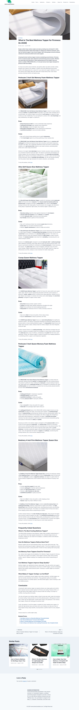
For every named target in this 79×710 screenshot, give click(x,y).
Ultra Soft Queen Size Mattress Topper (33, 167)
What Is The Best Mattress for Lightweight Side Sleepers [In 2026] (39, 660)
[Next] (68, 656)
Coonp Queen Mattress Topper (30, 258)
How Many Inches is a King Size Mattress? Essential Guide (34, 618)
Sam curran (22, 45)
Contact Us (65, 2)
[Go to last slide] (11, 656)
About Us (60, 2)
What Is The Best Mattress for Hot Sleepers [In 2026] (33, 621)
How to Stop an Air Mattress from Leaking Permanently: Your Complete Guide (39, 622)
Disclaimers (72, 2)
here (31, 162)
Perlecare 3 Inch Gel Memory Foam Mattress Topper (38, 78)
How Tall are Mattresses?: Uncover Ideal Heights (32, 619)
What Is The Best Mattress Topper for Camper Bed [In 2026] (27, 631)
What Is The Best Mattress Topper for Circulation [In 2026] (53, 631)
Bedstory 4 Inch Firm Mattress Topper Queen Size (38, 440)
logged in (25, 681)
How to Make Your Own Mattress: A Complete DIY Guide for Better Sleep (60, 660)
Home (33, 2)
